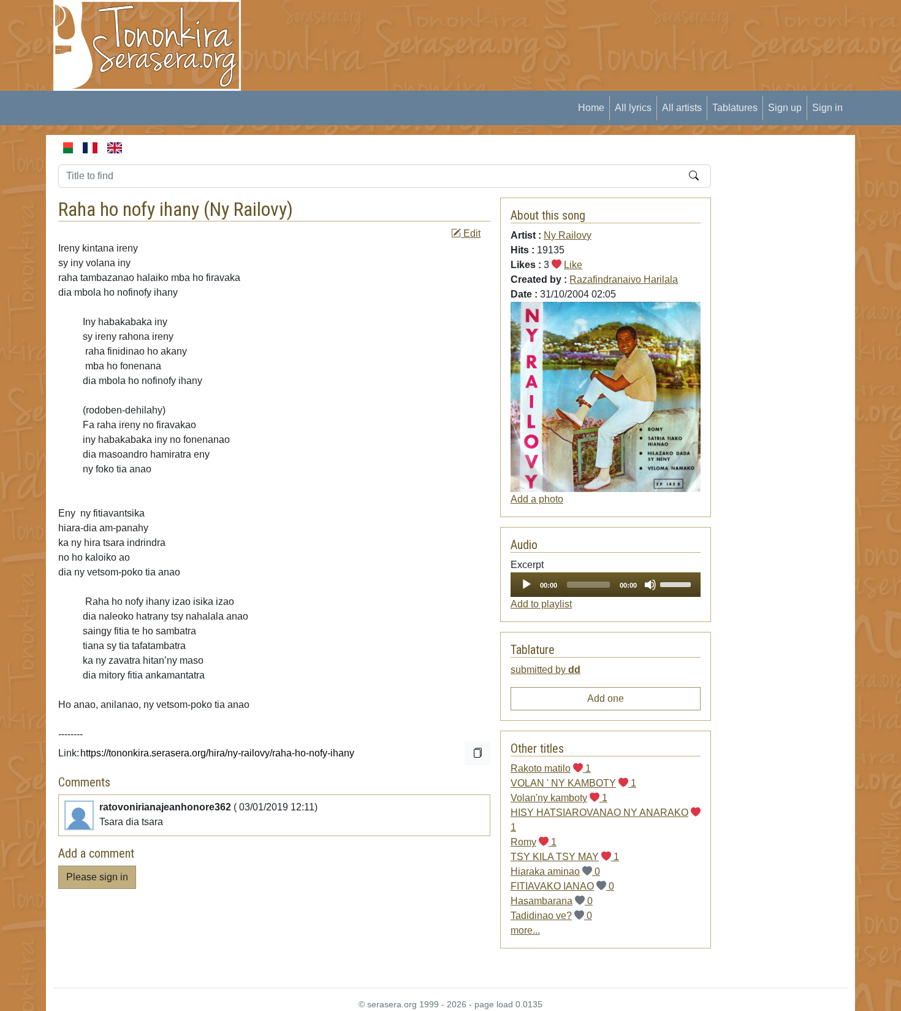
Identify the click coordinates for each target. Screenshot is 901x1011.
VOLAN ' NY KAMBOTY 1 (573, 783)
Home (591, 107)
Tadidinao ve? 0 (551, 915)
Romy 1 (534, 842)
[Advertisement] (479, 27)
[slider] (677, 583)
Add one (605, 698)
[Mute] (650, 585)
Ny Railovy (248, 209)
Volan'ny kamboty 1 (559, 798)
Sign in (827, 107)
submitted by (545, 669)
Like (573, 264)
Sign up (785, 107)
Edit (471, 233)
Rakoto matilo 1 (551, 768)
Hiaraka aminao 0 (555, 871)
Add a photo (537, 499)
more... (525, 930)
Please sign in (97, 877)
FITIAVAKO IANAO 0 (562, 886)
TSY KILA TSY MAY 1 (565, 856)
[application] (606, 584)
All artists (682, 107)
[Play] (526, 585)
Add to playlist (541, 604)
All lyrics (633, 107)
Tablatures (735, 107)
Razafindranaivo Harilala (623, 279)
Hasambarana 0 (552, 901)
